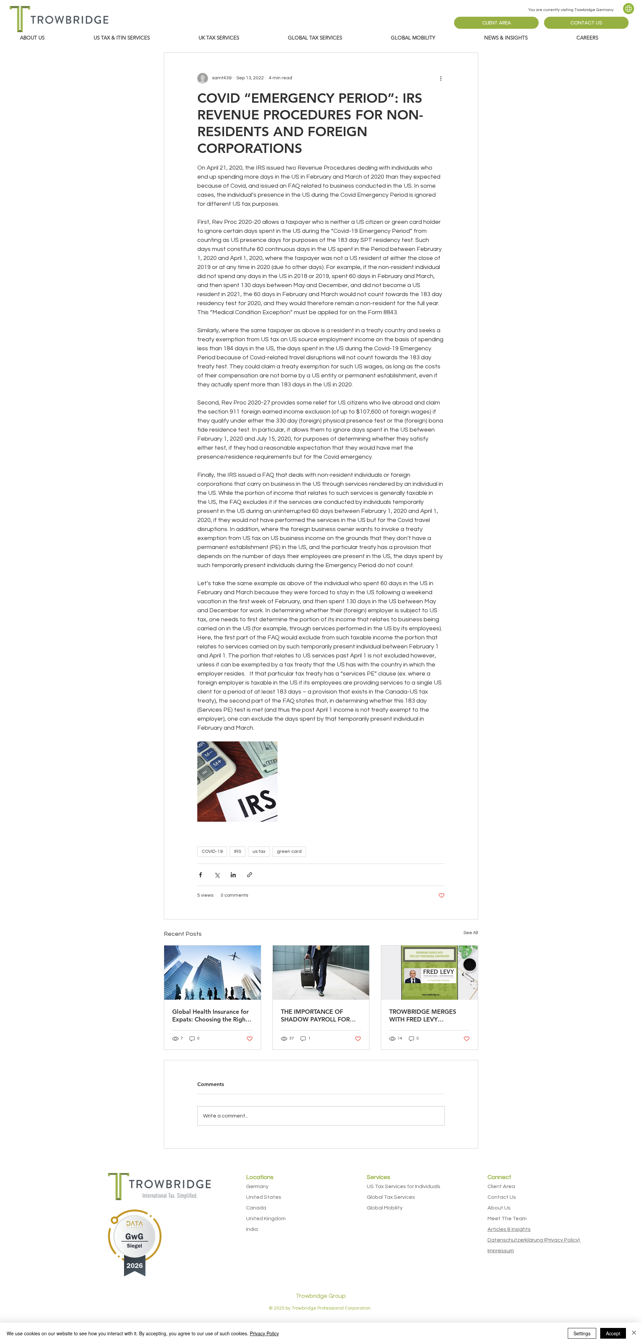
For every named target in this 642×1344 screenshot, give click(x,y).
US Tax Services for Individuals (403, 1186)
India (252, 1229)
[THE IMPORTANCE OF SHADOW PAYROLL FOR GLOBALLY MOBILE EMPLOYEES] (321, 973)
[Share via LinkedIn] (233, 875)
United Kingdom (266, 1218)
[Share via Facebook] (200, 875)
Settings (582, 1333)
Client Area (501, 1186)
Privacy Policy (264, 1333)
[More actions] (441, 78)
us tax (258, 851)
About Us (499, 1208)
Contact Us (502, 1197)
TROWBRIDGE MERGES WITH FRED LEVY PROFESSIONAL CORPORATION (422, 1015)
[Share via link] (249, 875)
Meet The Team (507, 1218)
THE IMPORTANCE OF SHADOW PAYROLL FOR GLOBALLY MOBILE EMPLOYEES (315, 1015)
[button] (141, 37)
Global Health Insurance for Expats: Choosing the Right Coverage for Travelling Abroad (210, 1015)
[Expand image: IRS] (237, 781)
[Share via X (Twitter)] (217, 875)
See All (470, 932)
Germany (257, 1186)
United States (263, 1197)
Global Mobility (385, 1208)
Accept (613, 1333)
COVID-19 (212, 851)
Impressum (501, 1250)
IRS (237, 851)
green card (289, 851)
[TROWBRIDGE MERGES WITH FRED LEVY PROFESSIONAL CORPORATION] (429, 973)
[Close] (634, 1333)
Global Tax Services (391, 1197)
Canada (256, 1208)
